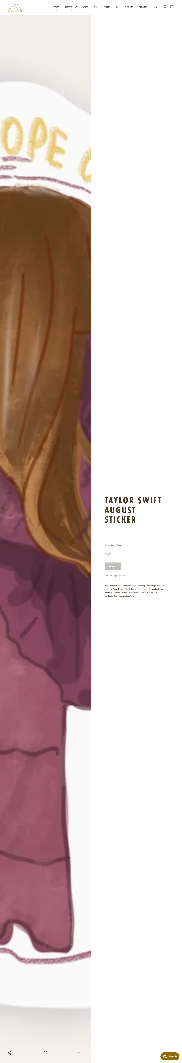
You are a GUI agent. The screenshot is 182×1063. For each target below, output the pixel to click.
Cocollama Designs (115, 545)
